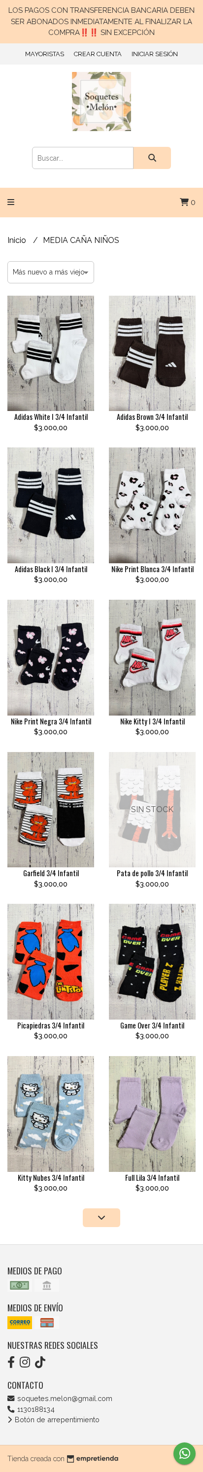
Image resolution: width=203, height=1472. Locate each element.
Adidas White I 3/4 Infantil (51, 416)
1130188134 (35, 1409)
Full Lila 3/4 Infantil (152, 1177)
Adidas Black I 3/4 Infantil (51, 569)
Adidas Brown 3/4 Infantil (152, 416)
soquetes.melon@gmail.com (63, 1398)
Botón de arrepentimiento (56, 1419)
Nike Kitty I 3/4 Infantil (152, 721)
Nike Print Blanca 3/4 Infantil (152, 569)
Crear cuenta (98, 54)
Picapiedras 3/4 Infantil (50, 1025)
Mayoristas (44, 54)
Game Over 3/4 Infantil (152, 1025)
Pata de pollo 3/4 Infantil (152, 873)
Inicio (17, 240)
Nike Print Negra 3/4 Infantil (51, 721)
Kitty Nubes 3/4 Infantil (51, 1177)
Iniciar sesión (155, 54)
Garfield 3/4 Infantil (51, 873)
